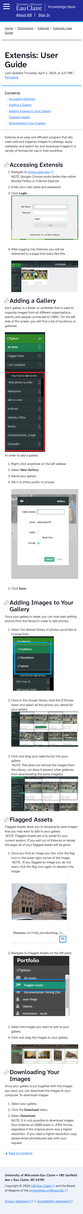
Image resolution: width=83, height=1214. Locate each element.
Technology (25, 28)
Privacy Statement (17, 1201)
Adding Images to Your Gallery (30, 111)
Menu (7, 11)
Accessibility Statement (53, 1201)
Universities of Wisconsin (46, 1190)
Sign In (44, 15)
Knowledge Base (62, 6)
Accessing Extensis (22, 99)
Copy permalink (6, 165)
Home (9, 28)
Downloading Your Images (27, 123)
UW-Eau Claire (41, 1186)
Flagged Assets (19, 117)
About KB (24, 15)
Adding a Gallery (20, 105)
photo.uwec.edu (39, 172)
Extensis (43, 28)
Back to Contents (20, 1153)
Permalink (12, 77)
